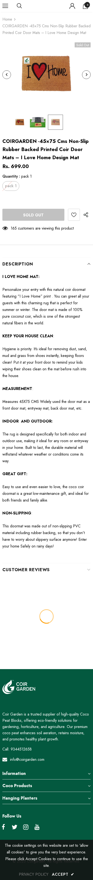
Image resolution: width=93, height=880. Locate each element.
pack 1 (11, 186)
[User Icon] (72, 6)
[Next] (86, 74)
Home (7, 19)
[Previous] (6, 74)
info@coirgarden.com (27, 759)
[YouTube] (37, 827)
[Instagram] (25, 827)
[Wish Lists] (74, 215)
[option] (46, 74)
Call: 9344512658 (17, 749)
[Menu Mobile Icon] (5, 6)
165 (14, 228)
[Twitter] (14, 827)
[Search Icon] (24, 6)
